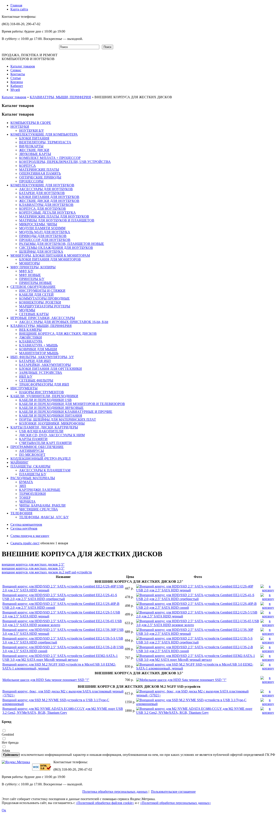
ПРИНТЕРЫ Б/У (31, 279)
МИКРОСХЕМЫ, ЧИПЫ (38, 224)
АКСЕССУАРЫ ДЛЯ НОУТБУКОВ (46, 189)
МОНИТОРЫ (29, 263)
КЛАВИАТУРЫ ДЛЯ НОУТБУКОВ (46, 205)
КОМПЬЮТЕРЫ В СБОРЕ (30, 123)
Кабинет (16, 86)
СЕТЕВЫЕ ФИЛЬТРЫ (36, 380)
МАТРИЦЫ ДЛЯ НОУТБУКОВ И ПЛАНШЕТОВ (56, 220)
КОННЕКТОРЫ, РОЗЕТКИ (40, 302)
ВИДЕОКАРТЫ (31, 146)
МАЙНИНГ (19, 462)
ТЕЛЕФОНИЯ (21, 513)
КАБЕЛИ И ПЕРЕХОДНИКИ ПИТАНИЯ (50, 415)
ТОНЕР (25, 497)
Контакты (17, 74)
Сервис (15, 70)
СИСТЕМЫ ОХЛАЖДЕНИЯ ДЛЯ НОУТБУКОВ (56, 247)
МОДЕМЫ (27, 310)
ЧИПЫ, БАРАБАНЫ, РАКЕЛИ (42, 505)
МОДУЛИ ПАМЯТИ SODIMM (42, 228)
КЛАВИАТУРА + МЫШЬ (38, 345)
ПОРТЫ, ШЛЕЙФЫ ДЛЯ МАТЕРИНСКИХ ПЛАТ (57, 419)
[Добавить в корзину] (268, 590)
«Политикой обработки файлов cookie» (105, 803)
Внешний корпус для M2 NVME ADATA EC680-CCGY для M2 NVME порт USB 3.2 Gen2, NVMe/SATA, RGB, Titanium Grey (62, 710)
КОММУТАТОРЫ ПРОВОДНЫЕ (44, 298)
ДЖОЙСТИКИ (30, 337)
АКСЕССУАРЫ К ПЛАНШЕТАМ (44, 470)
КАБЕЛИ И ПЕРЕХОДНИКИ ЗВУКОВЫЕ (51, 408)
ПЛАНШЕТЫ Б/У (32, 474)
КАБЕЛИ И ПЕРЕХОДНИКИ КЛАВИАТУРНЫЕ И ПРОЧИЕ (65, 412)
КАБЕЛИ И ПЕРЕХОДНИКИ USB (45, 400)
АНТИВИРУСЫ (31, 451)
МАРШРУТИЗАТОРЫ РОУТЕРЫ (44, 306)
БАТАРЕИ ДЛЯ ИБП (35, 361)
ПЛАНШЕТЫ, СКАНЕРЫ (30, 466)
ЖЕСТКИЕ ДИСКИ (34, 150)
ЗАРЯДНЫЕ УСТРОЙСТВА (40, 372)
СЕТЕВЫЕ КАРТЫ (34, 314)
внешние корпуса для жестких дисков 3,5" (33, 568)
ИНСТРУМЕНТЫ (24, 388)
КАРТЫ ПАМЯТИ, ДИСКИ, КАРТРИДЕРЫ (44, 427)
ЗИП (22, 486)
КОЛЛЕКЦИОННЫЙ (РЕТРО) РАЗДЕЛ (40, 458)
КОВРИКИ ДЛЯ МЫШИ (38, 349)
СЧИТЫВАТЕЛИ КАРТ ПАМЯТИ (45, 443)
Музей (15, 90)
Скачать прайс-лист (25, 543)
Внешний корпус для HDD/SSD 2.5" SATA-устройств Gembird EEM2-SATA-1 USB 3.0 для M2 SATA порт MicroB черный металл (60, 657)
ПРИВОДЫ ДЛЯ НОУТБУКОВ (42, 236)
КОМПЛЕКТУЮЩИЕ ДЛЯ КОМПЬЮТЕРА (44, 134)
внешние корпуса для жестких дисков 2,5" (33, 564)
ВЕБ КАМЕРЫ (30, 330)
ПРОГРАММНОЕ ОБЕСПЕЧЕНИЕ (37, 447)
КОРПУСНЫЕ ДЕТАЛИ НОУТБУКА (47, 212)
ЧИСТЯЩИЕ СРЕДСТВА (38, 509)
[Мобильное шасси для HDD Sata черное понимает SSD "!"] (181, 680)
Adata (6, 750)
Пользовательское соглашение (173, 791)
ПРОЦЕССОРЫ (31, 181)
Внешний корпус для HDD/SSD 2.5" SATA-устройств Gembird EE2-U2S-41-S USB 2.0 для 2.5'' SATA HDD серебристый (59, 597)
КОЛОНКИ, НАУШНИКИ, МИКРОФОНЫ (52, 423)
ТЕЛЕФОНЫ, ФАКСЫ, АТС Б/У (44, 517)
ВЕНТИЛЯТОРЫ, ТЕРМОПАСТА (45, 142)
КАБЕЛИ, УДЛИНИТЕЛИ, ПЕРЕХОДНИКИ (44, 396)
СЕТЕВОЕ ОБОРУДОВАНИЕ (33, 287)
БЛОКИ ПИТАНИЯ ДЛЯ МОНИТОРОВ (50, 259)
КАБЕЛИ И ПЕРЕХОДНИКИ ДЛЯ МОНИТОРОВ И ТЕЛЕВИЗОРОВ (72, 404)
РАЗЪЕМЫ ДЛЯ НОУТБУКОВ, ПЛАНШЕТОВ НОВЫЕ (61, 244)
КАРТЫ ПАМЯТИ (33, 439)
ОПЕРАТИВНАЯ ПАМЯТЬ (40, 173)
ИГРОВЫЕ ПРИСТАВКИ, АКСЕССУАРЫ (42, 318)
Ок (4, 810)
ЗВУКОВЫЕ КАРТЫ (35, 154)
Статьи (15, 78)
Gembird (8, 734)
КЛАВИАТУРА (31, 341)
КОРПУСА (27, 165)
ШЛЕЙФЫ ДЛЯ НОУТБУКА (41, 251)
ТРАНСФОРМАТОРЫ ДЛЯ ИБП (44, 384)
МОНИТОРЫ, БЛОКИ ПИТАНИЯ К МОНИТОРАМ (50, 255)
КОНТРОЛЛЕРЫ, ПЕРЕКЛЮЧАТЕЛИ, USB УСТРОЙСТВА (65, 162)
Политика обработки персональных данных (115, 791)
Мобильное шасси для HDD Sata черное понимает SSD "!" (45, 680)
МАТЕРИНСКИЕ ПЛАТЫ (39, 169)
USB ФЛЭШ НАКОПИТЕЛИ (41, 431)
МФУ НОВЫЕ (30, 275)
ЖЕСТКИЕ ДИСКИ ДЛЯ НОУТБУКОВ (49, 201)
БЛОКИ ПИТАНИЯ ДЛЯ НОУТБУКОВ (49, 197)
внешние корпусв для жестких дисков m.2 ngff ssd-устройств (47, 572)
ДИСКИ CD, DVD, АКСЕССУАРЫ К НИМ (52, 435)
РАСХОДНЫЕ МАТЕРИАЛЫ (32, 478)
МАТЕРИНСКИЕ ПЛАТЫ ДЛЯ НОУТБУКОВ (54, 216)
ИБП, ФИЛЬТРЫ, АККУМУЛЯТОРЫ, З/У (42, 357)
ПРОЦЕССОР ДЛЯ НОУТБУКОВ (44, 240)
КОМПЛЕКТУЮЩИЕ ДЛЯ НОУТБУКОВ (42, 185)
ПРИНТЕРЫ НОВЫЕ (35, 283)
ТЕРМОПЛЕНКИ (32, 494)
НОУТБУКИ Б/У (31, 130)
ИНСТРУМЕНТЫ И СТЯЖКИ (42, 290)
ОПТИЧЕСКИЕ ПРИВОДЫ (40, 177)
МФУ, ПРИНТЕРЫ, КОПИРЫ (33, 267)
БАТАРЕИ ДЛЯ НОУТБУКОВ (42, 193)
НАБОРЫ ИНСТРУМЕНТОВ (41, 392)
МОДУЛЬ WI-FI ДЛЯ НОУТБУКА (44, 232)
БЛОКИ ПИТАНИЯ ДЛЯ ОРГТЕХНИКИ (50, 369)
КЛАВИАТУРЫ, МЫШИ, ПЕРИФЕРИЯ (60, 97)
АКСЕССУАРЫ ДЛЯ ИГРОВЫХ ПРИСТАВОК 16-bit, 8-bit (63, 322)
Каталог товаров (22, 66)
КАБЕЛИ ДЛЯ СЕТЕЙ (36, 294)
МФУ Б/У (26, 271)
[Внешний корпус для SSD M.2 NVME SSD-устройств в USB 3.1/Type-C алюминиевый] (198, 704)
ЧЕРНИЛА (27, 501)
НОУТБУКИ (19, 126)
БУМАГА (26, 482)
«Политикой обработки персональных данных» (175, 803)
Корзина (16, 82)
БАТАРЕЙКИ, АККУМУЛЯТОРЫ (45, 365)
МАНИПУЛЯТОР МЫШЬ (38, 353)
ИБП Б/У (25, 376)
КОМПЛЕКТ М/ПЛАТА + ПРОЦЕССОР (50, 158)
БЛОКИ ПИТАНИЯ (34, 138)
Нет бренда (10, 742)
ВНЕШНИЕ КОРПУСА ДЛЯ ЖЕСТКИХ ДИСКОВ (58, 333)
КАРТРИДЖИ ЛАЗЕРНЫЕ (39, 490)
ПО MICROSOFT (32, 454)
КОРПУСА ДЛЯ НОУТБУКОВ (42, 208)
